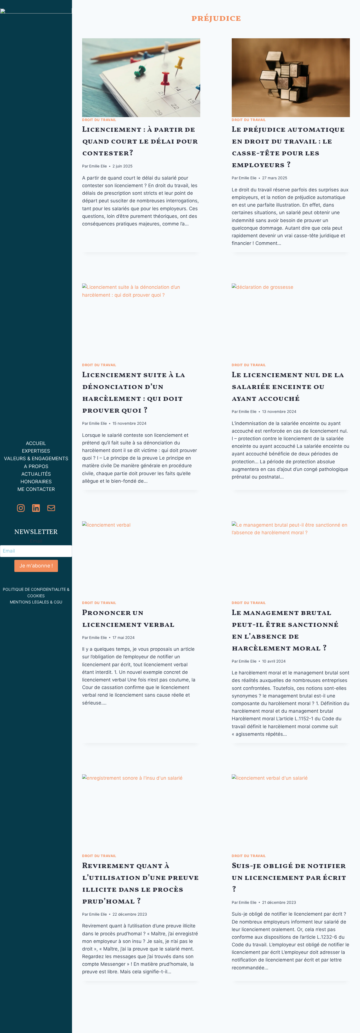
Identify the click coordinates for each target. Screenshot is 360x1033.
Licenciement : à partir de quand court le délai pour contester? (140, 141)
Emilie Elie (98, 166)
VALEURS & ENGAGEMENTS (36, 459)
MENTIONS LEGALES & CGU (36, 602)
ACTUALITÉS (36, 474)
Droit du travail (99, 120)
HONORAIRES (36, 481)
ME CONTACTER (36, 489)
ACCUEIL (36, 443)
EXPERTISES (36, 451)
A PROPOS (36, 466)
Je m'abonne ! (36, 566)
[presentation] (141, 77)
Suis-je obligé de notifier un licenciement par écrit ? (289, 877)
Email (36, 541)
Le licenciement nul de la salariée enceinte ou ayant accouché (288, 387)
